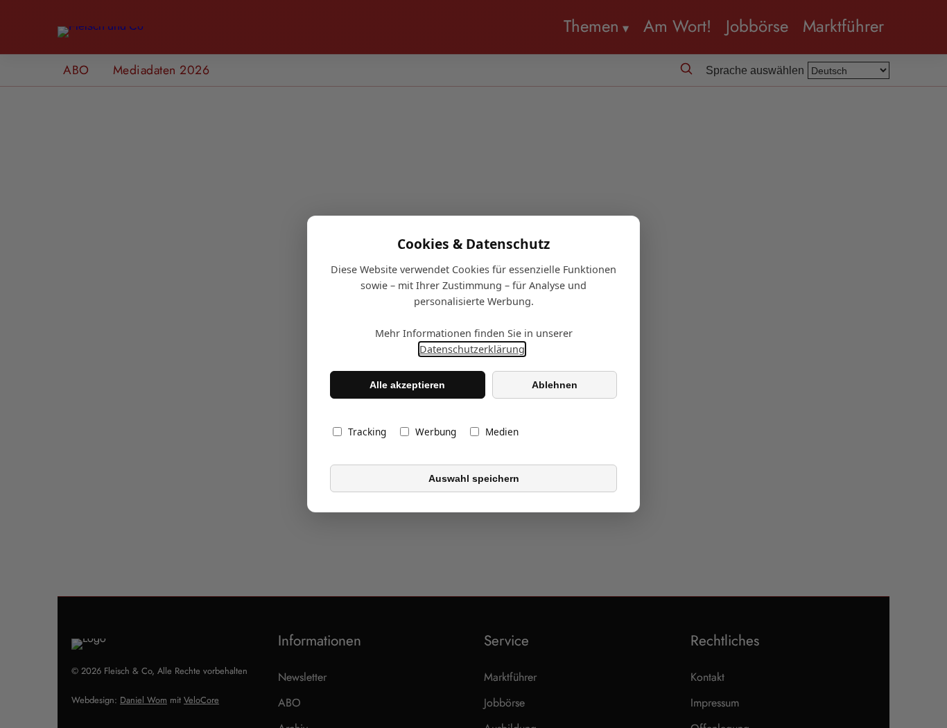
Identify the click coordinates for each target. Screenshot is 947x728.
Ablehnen (554, 384)
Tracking (367, 431)
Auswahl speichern (473, 478)
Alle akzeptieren (407, 384)
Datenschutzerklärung (472, 349)
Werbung (435, 431)
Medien (502, 431)
